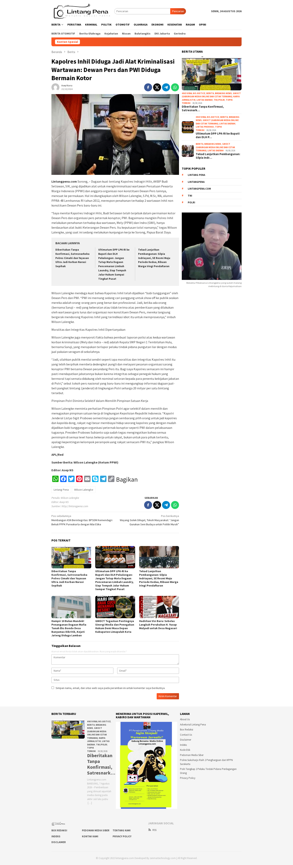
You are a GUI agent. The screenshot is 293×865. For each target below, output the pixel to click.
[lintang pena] (82, 11)
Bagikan (127, 479)
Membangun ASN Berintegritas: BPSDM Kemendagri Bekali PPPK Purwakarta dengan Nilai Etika (81, 520)
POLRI (191, 202)
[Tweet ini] (157, 87)
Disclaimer (185, 739)
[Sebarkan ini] (148, 87)
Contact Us (186, 734)
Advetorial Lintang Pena (193, 724)
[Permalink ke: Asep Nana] (55, 87)
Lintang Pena (61, 489)
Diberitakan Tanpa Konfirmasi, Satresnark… (203, 108)
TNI (190, 195)
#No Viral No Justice (193, 93)
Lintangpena (196, 182)
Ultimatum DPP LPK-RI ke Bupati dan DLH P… (218, 135)
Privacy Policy (187, 778)
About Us (185, 719)
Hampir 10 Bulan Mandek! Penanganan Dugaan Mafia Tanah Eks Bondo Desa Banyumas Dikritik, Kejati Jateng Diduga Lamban (68, 628)
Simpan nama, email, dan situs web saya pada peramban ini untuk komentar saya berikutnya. (110, 688)
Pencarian (178, 11)
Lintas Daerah (205, 99)
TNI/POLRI (219, 99)
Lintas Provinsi (205, 126)
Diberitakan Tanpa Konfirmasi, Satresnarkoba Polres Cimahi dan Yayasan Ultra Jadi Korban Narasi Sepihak (72, 258)
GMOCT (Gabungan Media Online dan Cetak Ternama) (215, 147)
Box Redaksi (186, 729)
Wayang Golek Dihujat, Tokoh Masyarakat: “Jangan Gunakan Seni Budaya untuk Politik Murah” (149, 520)
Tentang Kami (122, 830)
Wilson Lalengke (83, 489)
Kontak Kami (90, 836)
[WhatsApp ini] (175, 87)
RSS (154, 830)
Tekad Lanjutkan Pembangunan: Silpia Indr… (218, 155)
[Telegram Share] (166, 87)
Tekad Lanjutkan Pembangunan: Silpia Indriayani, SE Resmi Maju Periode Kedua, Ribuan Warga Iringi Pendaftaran (154, 258)
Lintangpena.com (199, 188)
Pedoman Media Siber (192, 755)
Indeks (183, 745)
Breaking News (223, 93)
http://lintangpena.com (75, 506)
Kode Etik (185, 750)
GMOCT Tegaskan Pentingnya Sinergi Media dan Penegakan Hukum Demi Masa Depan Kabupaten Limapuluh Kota (114, 626)
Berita (210, 93)
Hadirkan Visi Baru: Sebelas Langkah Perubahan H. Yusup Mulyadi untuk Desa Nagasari (158, 624)
